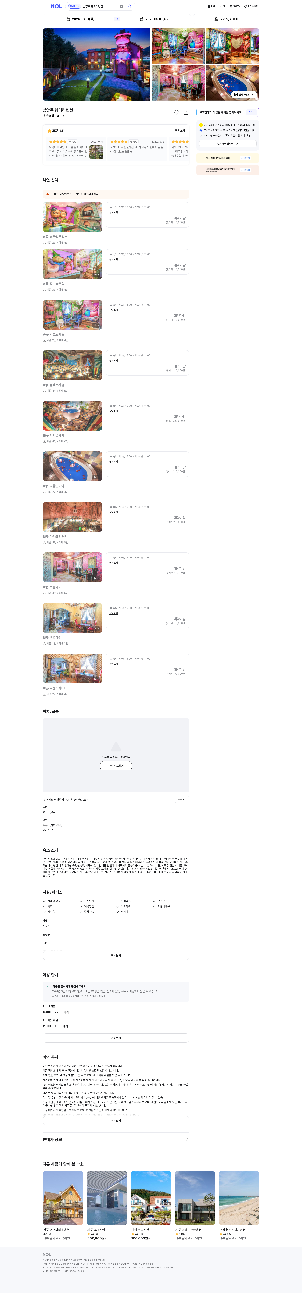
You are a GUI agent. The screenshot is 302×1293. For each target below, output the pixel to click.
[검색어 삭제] (121, 6)
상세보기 (113, 212)
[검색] (129, 6)
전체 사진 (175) (246, 94)
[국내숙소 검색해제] (78, 6)
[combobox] (100, 6)
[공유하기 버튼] (186, 112)
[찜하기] (176, 112)
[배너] (227, 158)
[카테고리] (46, 6)
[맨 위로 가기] (293, 1284)
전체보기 (180, 130)
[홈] (56, 6)
